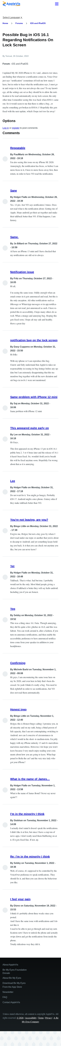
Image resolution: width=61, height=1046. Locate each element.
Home (5, 23)
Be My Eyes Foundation (15, 970)
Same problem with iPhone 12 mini (33, 397)
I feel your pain (20, 899)
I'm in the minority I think (27, 814)
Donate (6, 973)
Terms (41, 1017)
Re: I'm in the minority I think (30, 856)
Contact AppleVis (11, 1002)
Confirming (17, 663)
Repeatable (17, 148)
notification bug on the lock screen (33, 340)
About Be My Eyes (12, 978)
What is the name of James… (30, 779)
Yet (12, 566)
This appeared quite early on (29, 428)
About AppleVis (10, 964)
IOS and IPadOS (38, 23)
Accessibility (31, 1017)
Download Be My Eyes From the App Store (14, 985)
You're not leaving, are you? (29, 519)
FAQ (5, 997)
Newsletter (8, 992)
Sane (13, 190)
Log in (6, 128)
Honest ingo (18, 709)
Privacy (48, 1017)
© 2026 (20, 1017)
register (15, 128)
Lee (12, 481)
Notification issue (22, 272)
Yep (12, 608)
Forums (19, 23)
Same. (14, 237)
